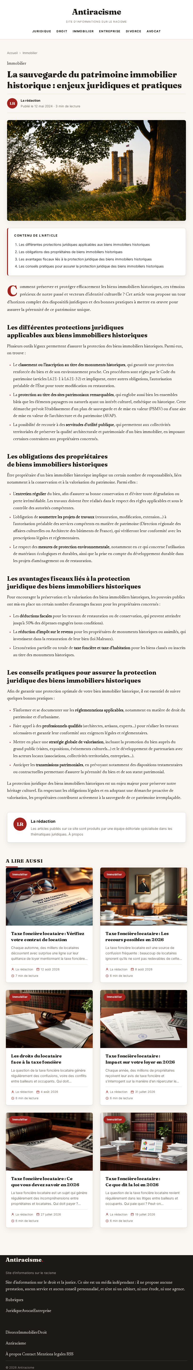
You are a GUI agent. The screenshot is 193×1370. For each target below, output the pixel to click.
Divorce (134, 31)
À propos (75, 834)
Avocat (154, 31)
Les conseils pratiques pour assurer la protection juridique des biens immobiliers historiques (91, 266)
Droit (62, 31)
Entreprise (110, 31)
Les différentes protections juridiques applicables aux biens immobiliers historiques (84, 244)
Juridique (42, 31)
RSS (70, 1355)
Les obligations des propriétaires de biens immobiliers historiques (71, 252)
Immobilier (83, 31)
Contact (29, 1355)
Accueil (12, 53)
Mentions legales (51, 1355)
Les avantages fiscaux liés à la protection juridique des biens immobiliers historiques (85, 259)
